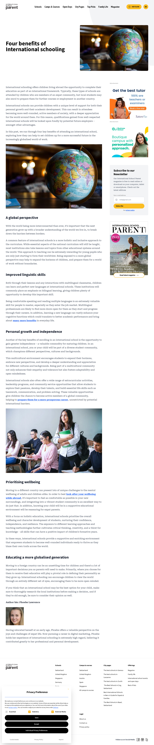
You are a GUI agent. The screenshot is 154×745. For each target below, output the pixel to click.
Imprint (61, 739)
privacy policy (13, 707)
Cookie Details (14, 739)
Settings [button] (55, 707)
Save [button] (36, 718)
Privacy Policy (38, 739)
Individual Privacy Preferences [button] (37, 730)
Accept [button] (36, 724)
